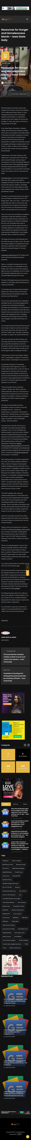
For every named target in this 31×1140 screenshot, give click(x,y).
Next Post (23, 94)
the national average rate (21, 452)
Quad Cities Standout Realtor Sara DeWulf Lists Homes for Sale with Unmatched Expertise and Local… (14, 1094)
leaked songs (6, 906)
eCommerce (5, 876)
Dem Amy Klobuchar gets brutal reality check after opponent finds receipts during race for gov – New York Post (20, 812)
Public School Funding (8, 925)
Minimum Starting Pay (18, 910)
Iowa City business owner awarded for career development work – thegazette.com (20, 823)
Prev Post (15, 94)
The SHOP (15, 468)
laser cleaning (22, 902)
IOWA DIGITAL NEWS (8, 637)
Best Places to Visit (7, 864)
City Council (5, 868)
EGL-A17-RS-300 (7, 887)
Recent (6, 804)
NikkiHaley (16, 917)
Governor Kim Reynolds (8, 894)
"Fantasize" (5, 860)
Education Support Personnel (10, 883)
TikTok (26, 944)
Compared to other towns (8, 255)
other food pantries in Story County (20, 529)
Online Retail (15, 921)
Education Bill (16, 876)
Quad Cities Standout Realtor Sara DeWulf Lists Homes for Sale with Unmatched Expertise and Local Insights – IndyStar (20, 845)
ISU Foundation (15, 588)
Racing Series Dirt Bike (8, 929)
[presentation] (25, 745)
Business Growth (20, 864)
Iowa (20, 894)
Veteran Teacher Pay (14, 948)
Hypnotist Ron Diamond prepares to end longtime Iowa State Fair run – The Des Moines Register (20, 834)
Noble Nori (5, 921)
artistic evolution (16, 860)
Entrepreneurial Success (9, 891)
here (18, 566)
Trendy (25, 804)
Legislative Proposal (18, 906)
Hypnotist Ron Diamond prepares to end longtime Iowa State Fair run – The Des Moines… (15, 1063)
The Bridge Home (6, 178)
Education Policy (7, 879)
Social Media (17, 936)
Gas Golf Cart (22, 891)
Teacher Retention (23, 940)
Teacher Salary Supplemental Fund (11, 944)
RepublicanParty (6, 932)
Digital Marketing (7, 872)
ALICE (22, 303)
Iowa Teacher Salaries (8, 902)
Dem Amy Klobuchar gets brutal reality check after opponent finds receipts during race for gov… (15, 1001)
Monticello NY (6, 913)
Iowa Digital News (20, 1132)
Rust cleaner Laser (20, 932)
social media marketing (8, 940)
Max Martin (5, 910)
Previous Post (11, 651)
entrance (17, 887)
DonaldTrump (18, 872)
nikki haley (24, 917)
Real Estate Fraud (23, 929)
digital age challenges (18, 868)
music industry (17, 913)
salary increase (6, 936)
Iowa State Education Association (11, 898)
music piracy (6, 917)
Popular (15, 804)
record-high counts (22, 164)
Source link (4, 620)
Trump (4, 948)
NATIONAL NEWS (6, 63)
